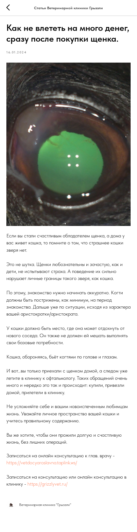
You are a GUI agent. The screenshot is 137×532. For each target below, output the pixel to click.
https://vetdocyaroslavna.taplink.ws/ (41, 463)
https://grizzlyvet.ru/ (47, 484)
